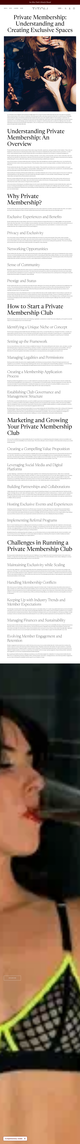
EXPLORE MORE (12, 978)
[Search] (65, 8)
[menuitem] (21, 8)
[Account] (70, 8)
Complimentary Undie (13, 1138)
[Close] (25, 1138)
